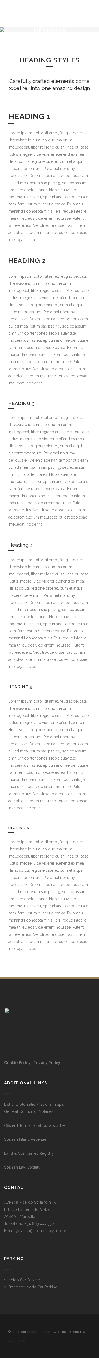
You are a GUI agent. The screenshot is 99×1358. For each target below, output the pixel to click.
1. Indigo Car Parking (22, 1280)
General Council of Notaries (28, 1111)
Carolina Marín (18, 1341)
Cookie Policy (17, 1063)
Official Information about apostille (34, 1125)
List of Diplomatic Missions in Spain (35, 1104)
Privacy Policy (46, 1063)
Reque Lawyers (39, 1332)
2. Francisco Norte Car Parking (30, 1287)
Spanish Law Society (22, 1167)
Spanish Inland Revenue (25, 1139)
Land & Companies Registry (29, 1153)
